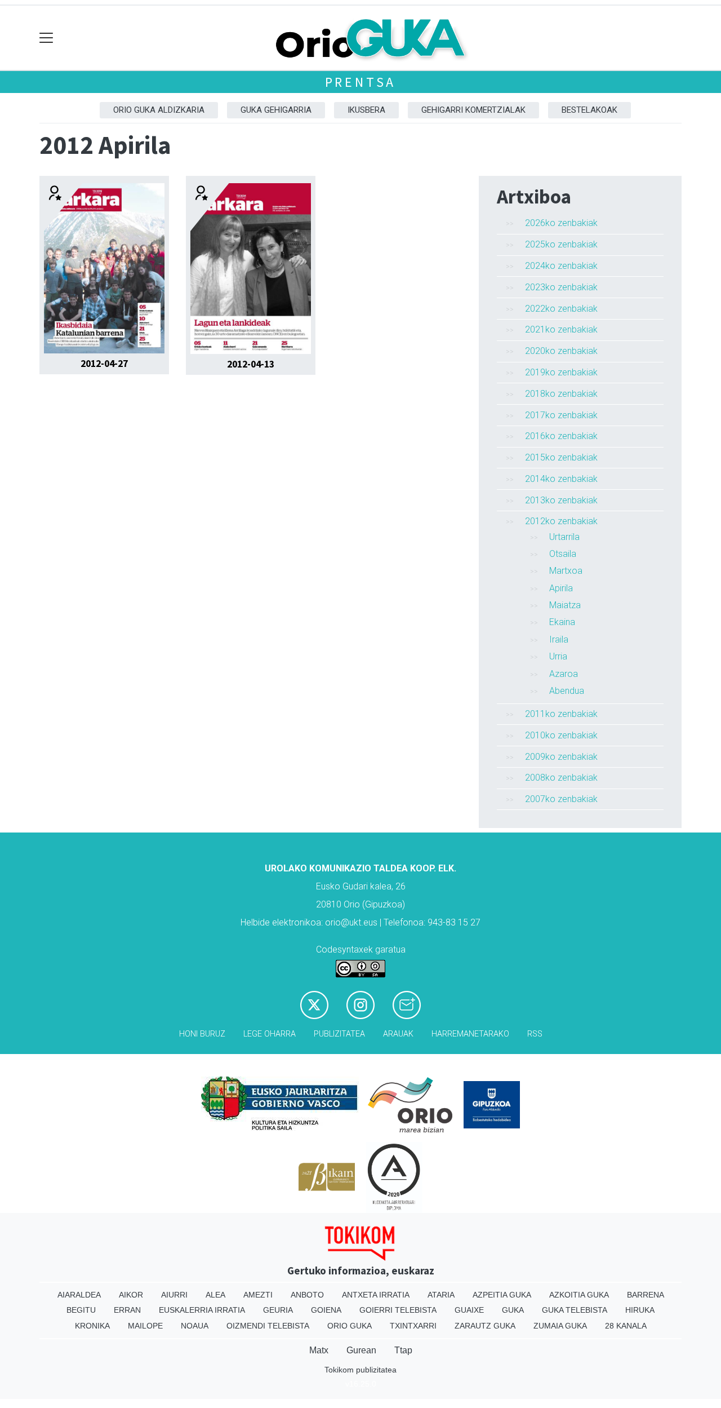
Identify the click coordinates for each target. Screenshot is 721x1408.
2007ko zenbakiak (561, 799)
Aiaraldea (79, 1294)
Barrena (645, 1294)
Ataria (441, 1294)
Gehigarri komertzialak (473, 110)
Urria (558, 656)
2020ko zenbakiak (561, 351)
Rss (534, 1034)
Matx (318, 1350)
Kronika (92, 1325)
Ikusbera (366, 110)
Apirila (561, 588)
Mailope (145, 1325)
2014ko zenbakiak (561, 478)
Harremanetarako (470, 1034)
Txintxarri (413, 1325)
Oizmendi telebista (267, 1325)
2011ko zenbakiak (561, 714)
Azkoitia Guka (579, 1294)
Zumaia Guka (560, 1325)
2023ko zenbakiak (561, 287)
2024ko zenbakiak (561, 265)
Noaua (194, 1325)
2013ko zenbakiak (561, 500)
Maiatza (565, 605)
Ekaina (562, 622)
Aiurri (174, 1294)
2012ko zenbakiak (561, 521)
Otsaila (562, 553)
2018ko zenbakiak (561, 393)
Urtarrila (564, 537)
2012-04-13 (250, 364)
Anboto (307, 1294)
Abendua (566, 690)
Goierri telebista (398, 1309)
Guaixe (469, 1309)
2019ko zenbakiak (561, 372)
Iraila (558, 639)
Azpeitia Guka (502, 1294)
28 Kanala (626, 1325)
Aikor (131, 1294)
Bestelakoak (589, 110)
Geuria (278, 1309)
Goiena (326, 1309)
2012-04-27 (104, 363)
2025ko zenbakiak (561, 244)
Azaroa (563, 673)
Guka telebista (574, 1309)
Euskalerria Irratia (202, 1309)
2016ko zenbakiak (561, 436)
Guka (513, 1309)
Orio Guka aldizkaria (158, 110)
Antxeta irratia (376, 1294)
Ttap (403, 1350)
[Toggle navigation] (46, 38)
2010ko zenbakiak (561, 735)
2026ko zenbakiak (561, 223)
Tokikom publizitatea (360, 1369)
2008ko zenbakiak (561, 777)
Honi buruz (202, 1034)
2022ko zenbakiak (561, 308)
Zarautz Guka (485, 1325)
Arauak (398, 1034)
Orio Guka (349, 1325)
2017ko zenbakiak (561, 415)
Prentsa (361, 82)
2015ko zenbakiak (561, 457)
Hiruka (640, 1309)
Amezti (258, 1294)
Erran (127, 1309)
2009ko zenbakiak (561, 756)
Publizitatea (339, 1034)
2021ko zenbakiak (561, 329)
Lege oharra (269, 1034)
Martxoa (565, 570)
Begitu (81, 1309)
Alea (215, 1294)
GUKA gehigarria (276, 110)
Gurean (361, 1350)
